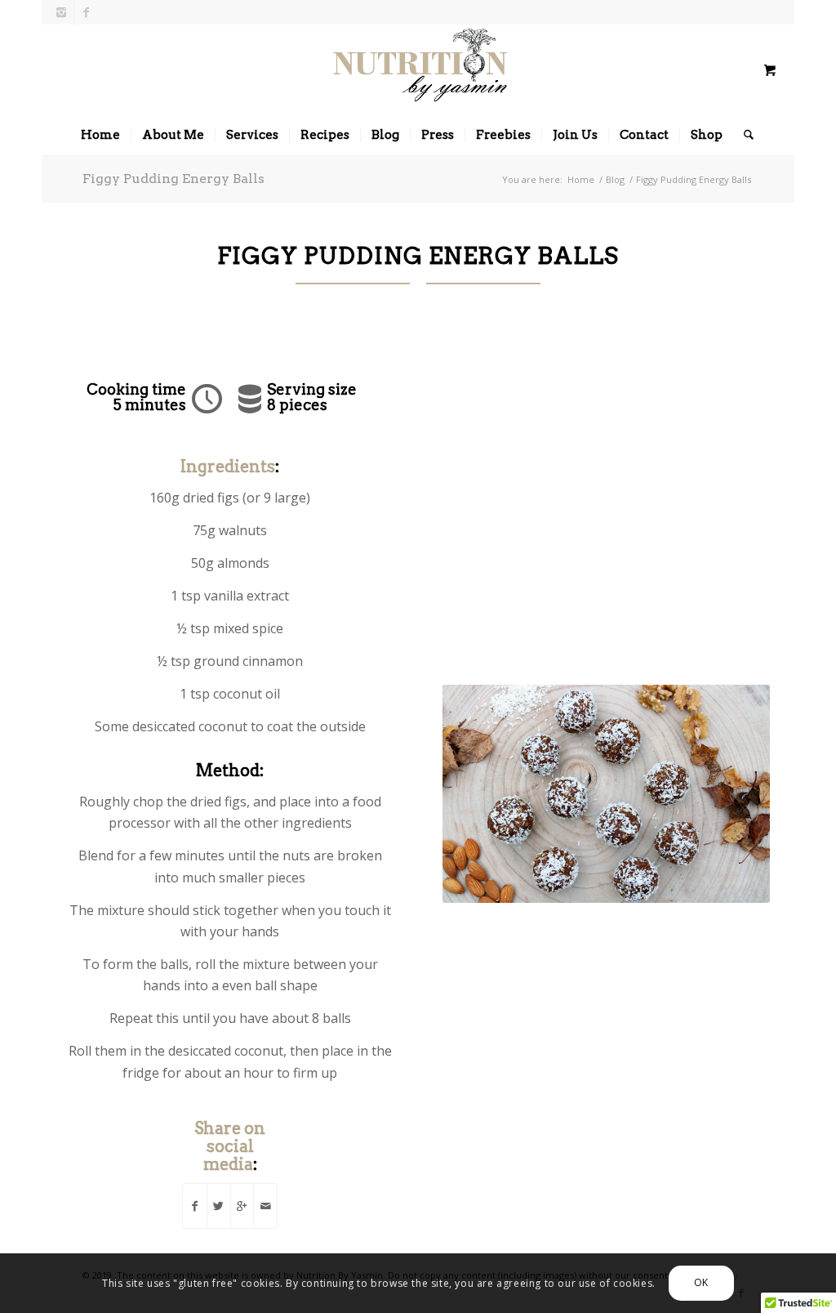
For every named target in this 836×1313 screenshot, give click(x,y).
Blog (615, 179)
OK (701, 1282)
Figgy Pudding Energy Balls (173, 178)
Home (580, 179)
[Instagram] (61, 12)
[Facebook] (86, 12)
